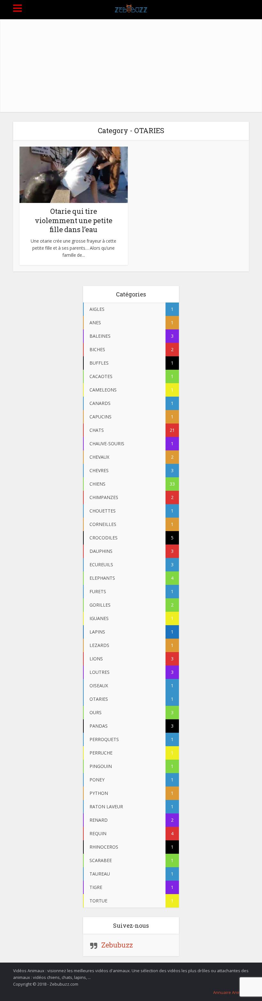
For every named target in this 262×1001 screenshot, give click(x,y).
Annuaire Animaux (231, 992)
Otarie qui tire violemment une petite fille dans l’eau (73, 220)
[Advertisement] (131, 64)
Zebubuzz (117, 944)
